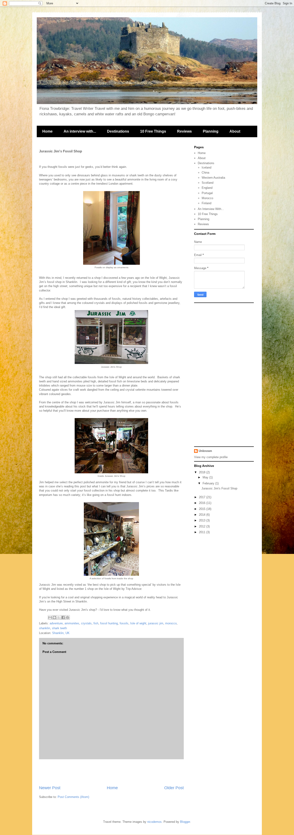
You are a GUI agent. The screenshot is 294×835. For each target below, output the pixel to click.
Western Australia (213, 177)
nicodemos (154, 821)
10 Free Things (153, 131)
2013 (202, 520)
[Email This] (50, 617)
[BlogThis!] (54, 617)
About (234, 131)
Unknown (205, 451)
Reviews (184, 131)
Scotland (207, 182)
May (206, 477)
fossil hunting (109, 623)
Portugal (207, 193)
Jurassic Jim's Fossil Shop (219, 488)
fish (95, 623)
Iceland (206, 167)
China (205, 172)
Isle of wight (138, 623)
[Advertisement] (111, 772)
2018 (202, 472)
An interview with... (80, 131)
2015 (202, 509)
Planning (210, 131)
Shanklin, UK (61, 633)
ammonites (72, 623)
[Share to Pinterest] (67, 617)
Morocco (207, 198)
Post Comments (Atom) (73, 797)
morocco (171, 623)
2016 (202, 503)
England (207, 187)
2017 (202, 497)
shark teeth (59, 628)
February (209, 483)
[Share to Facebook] (63, 617)
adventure (56, 623)
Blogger (185, 821)
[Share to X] (59, 617)
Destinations (118, 131)
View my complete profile (211, 457)
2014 (202, 514)
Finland (206, 203)
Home (47, 131)
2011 (202, 532)
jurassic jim (155, 623)
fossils (124, 623)
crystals (86, 623)
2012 (202, 526)
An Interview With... (211, 209)
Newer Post (49, 788)
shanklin (44, 628)
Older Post (174, 788)
